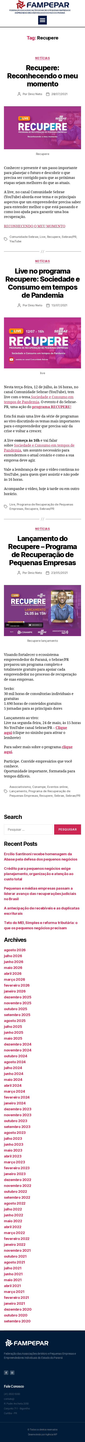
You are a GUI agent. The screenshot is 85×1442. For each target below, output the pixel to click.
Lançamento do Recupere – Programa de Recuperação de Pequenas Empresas (42, 550)
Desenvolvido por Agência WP (42, 1434)
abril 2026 (12, 973)
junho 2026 (13, 962)
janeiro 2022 (15, 1244)
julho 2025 (13, 1027)
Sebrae (59, 795)
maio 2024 (13, 1080)
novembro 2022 (17, 1186)
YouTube (15, 241)
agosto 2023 (15, 1133)
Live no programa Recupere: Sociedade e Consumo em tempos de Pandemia (42, 283)
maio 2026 (13, 968)
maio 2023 (13, 1150)
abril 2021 (12, 1286)
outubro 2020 (15, 1315)
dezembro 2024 (17, 1044)
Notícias (42, 58)
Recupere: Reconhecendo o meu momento (42, 75)
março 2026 (14, 979)
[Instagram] (12, 1373)
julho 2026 (13, 956)
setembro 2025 (17, 1015)
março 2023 (14, 1162)
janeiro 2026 (15, 991)
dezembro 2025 (17, 997)
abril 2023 (12, 1156)
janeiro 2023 (15, 1174)
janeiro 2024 (15, 1103)
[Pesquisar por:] (27, 830)
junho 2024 (13, 1074)
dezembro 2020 (18, 1309)
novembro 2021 (17, 1250)
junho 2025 (13, 1032)
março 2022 (14, 1233)
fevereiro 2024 (17, 1097)
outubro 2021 (15, 1256)
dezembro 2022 (17, 1180)
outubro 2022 (15, 1191)
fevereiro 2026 (17, 985)
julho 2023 (13, 1138)
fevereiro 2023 (17, 1168)
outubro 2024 (15, 1056)
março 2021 (14, 1292)
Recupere (53, 237)
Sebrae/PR (69, 237)
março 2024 (14, 1091)
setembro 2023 (17, 1127)
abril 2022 (12, 1227)
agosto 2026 (15, 950)
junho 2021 (13, 1274)
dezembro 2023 (17, 1109)
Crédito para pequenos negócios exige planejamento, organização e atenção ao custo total (38, 873)
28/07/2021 (59, 94)
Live (42, 237)
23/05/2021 (59, 573)
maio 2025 (13, 1038)
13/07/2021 (59, 305)
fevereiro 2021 (16, 1298)
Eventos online (57, 787)
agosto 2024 (15, 1062)
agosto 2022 (15, 1203)
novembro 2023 (17, 1115)
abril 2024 (12, 1085)
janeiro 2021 (14, 1303)
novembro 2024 (17, 1050)
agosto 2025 (15, 1021)
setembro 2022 (17, 1197)
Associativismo (20, 787)
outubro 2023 (15, 1121)
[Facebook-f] (6, 1373)
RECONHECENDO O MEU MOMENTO (34, 226)
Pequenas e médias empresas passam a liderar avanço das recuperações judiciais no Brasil (40, 893)
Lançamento (18, 791)
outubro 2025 (15, 1009)
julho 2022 (13, 1209)
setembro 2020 (17, 1321)
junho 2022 (13, 1215)
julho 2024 (13, 1068)
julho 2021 (12, 1268)
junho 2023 (13, 1144)
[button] (42, 20)
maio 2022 (13, 1221)
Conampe (39, 787)
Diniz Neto (35, 94)
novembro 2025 (17, 1003)
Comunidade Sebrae (23, 237)
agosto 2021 (14, 1262)
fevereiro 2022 (16, 1239)
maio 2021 (13, 1280)
